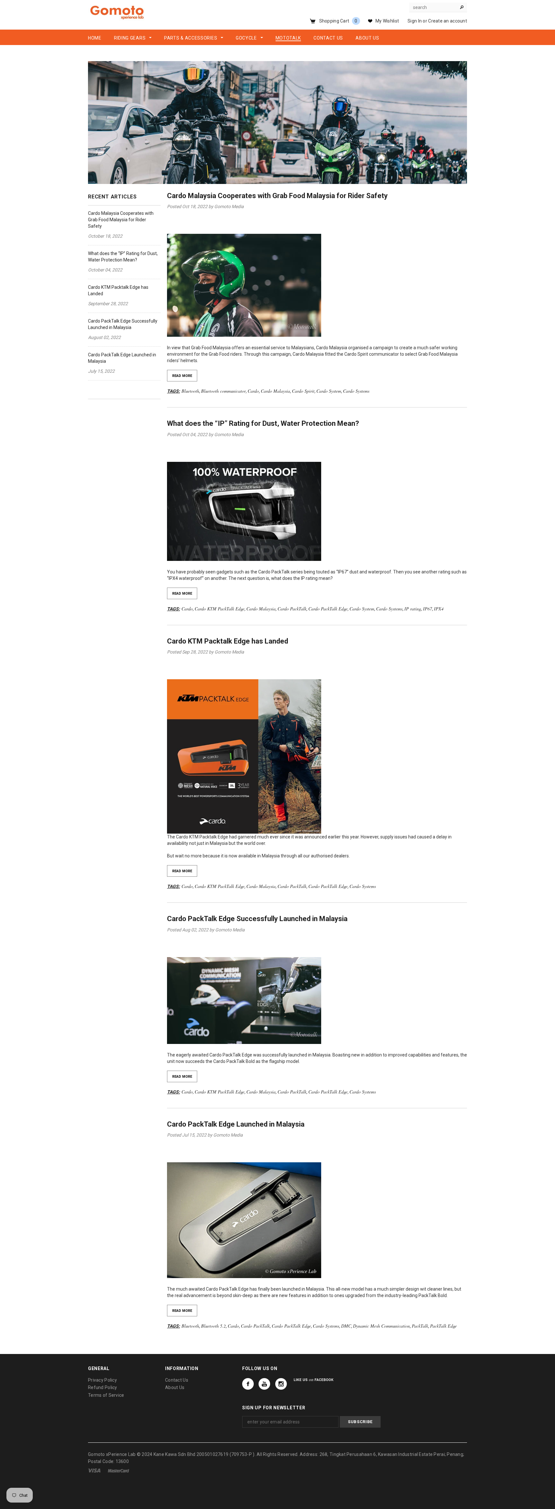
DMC (346, 1326)
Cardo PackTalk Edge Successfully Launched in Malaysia (257, 919)
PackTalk (420, 1326)
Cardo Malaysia (275, 391)
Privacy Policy (102, 1380)
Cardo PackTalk (292, 609)
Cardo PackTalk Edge (328, 609)
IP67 (427, 609)
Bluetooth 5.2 (213, 1326)
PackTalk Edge (443, 1326)
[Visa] (94, 1470)
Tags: (173, 391)
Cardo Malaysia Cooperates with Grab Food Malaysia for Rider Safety (121, 220)
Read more (182, 376)
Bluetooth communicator (223, 391)
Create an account (447, 20)
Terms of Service (106, 1395)
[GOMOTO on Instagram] (281, 1384)
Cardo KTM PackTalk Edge (219, 609)
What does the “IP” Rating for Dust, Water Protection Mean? (263, 423)
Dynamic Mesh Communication (381, 1326)
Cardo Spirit (303, 391)
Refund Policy (102, 1387)
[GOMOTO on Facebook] (248, 1384)
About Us (174, 1387)
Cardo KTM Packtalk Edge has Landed (227, 641)
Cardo (253, 391)
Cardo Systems (356, 391)
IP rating (412, 609)
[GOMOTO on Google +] (264, 1384)
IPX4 (439, 609)
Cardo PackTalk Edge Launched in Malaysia (235, 1124)
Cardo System (328, 391)
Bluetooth (190, 391)
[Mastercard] (118, 1470)
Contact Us (176, 1380)
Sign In (415, 20)
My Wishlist (387, 20)
